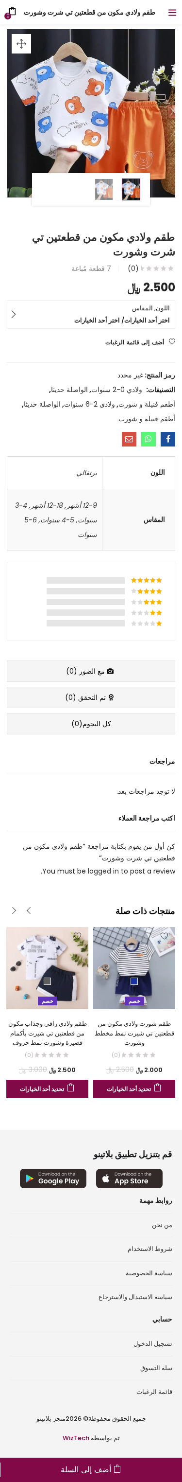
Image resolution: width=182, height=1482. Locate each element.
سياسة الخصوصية (149, 1273)
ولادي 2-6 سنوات (89, 404)
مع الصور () (86, 671)
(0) (133, 268)
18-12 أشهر (47, 505)
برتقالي (86, 473)
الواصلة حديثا (69, 389)
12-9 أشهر (81, 505)
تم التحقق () (86, 697)
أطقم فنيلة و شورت (146, 404)
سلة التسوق (156, 1368)
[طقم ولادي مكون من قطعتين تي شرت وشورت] (168, 439)
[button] (21, 44)
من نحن (162, 1225)
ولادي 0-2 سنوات (116, 389)
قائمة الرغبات (154, 1391)
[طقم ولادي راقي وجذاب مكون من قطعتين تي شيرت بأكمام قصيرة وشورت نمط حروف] (47, 968)
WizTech (76, 1438)
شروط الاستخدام (150, 1248)
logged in (104, 871)
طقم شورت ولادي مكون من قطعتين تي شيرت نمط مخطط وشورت (134, 1033)
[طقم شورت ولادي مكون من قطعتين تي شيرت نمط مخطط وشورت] (134, 968)
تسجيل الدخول (152, 1343)
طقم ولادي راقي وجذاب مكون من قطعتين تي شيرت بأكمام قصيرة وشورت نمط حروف (47, 1033)
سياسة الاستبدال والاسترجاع (135, 1297)
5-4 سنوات (57, 520)
